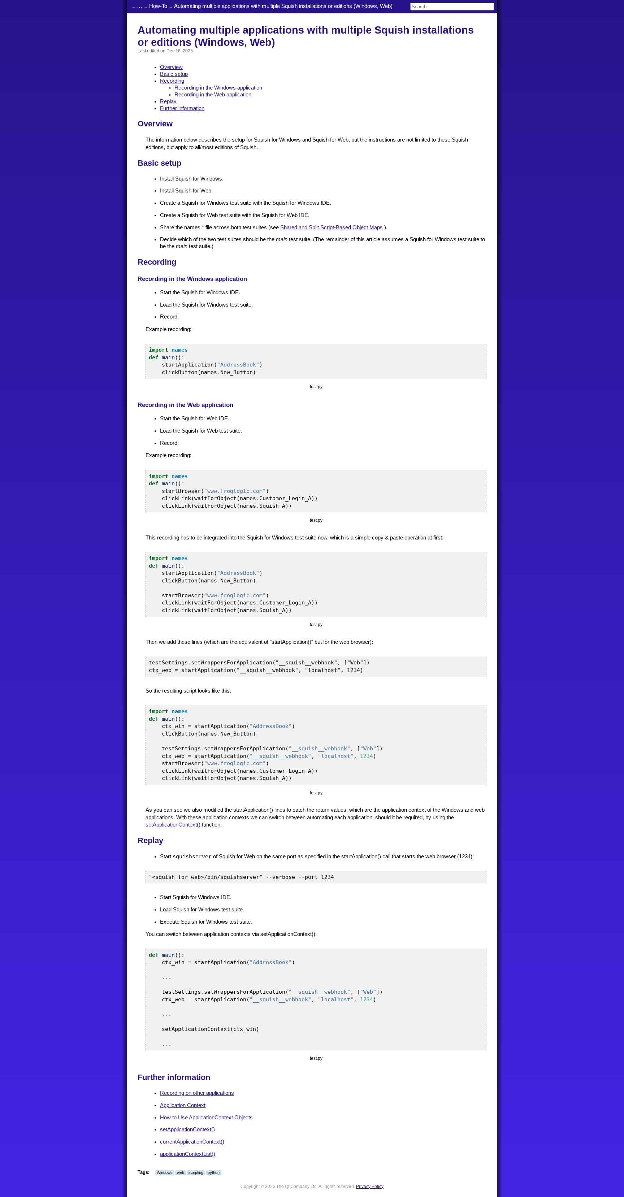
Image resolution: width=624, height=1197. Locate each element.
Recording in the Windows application (218, 88)
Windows (165, 1172)
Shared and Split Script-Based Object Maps (331, 227)
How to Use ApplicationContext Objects (206, 1117)
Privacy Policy (370, 1186)
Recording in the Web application (212, 94)
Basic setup (174, 74)
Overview (171, 67)
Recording (172, 81)
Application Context (182, 1105)
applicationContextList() (187, 1154)
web (180, 1172)
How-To (158, 6)
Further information (182, 108)
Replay (168, 101)
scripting (195, 1172)
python (214, 1172)
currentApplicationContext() (192, 1142)
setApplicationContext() (173, 825)
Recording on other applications (197, 1093)
